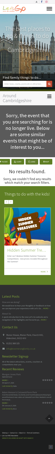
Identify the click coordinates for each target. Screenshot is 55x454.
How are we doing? (11, 302)
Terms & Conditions (33, 433)
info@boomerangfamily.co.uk (20, 348)
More (43, 271)
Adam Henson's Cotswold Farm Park (19, 392)
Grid (32, 161)
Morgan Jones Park (11, 374)
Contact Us (13, 433)
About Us (6, 313)
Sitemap (5, 433)
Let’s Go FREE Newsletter (10, 436)
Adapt (21, 438)
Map (47, 161)
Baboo (30, 438)
